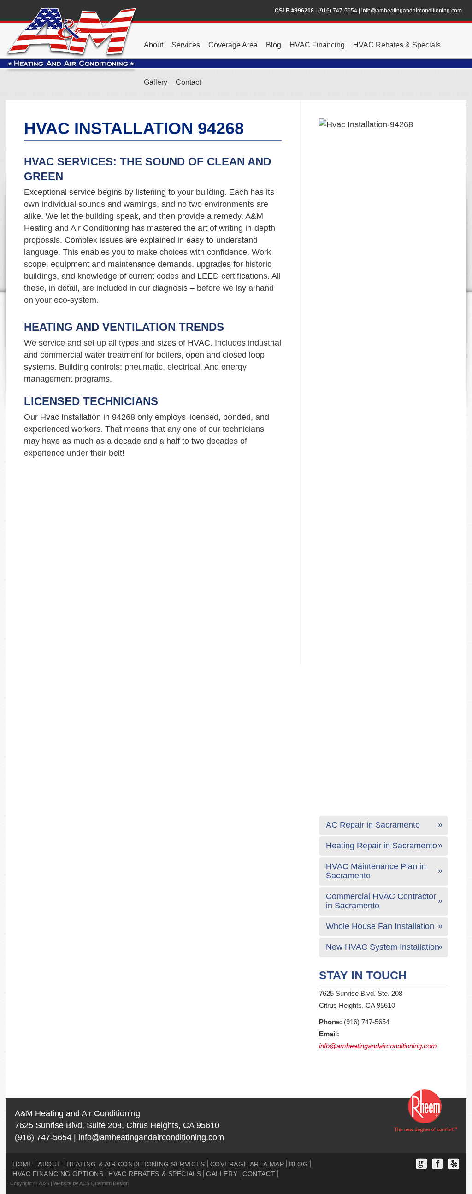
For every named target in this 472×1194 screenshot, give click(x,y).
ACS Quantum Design (104, 1183)
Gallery (155, 82)
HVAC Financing (317, 45)
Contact (188, 82)
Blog (273, 45)
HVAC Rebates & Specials (397, 45)
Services (185, 45)
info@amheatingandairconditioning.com (411, 10)
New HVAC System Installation (382, 947)
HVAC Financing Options (57, 1173)
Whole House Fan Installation (380, 926)
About (153, 45)
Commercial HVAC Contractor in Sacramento (381, 901)
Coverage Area (233, 45)
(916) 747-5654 (337, 10)
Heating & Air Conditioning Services (135, 1164)
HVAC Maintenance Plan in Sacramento (376, 871)
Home (22, 1164)
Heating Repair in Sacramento (381, 845)
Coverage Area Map (247, 1164)
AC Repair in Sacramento (373, 824)
